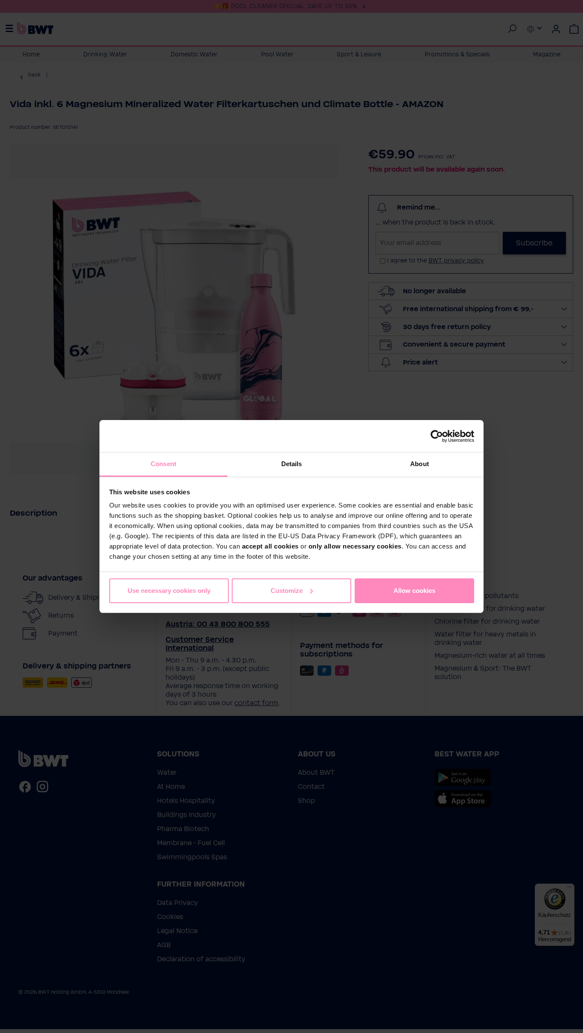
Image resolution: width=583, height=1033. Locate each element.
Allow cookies (414, 590)
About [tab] (419, 463)
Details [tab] (291, 463)
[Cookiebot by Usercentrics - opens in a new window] (436, 436)
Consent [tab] (163, 463)
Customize (287, 590)
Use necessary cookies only (169, 590)
